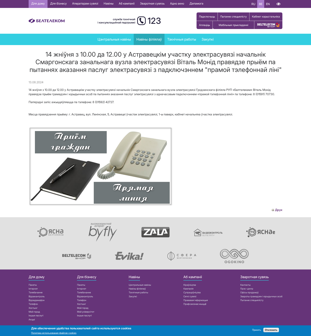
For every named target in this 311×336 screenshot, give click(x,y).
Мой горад (34, 311)
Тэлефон (33, 304)
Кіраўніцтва (189, 285)
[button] (101, 204)
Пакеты (33, 285)
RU (253, 4)
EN (268, 4)
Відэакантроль (37, 296)
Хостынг (33, 308)
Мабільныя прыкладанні (233, 24)
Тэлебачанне (35, 292)
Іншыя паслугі (36, 315)
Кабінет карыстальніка (266, 16)
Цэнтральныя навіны (114, 39)
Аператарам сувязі (85, 3)
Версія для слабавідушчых (278, 4)
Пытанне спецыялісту (233, 16)
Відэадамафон (36, 300)
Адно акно (177, 3)
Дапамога (196, 3)
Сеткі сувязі (189, 296)
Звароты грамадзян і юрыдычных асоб (261, 296)
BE (260, 4)
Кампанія (188, 288)
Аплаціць (204, 24)
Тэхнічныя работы (181, 39)
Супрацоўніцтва (192, 292)
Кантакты (245, 285)
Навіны (108, 3)
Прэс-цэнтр (246, 288)
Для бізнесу (58, 3)
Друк (278, 210)
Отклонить (271, 330)
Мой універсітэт (85, 311)
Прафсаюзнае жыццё (194, 304)
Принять (256, 330)
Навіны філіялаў (137, 288)
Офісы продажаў (249, 292)
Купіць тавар (268, 24)
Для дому (38, 3)
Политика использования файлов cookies (53, 333)
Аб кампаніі (127, 3)
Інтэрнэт (33, 288)
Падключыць (207, 16)
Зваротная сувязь (152, 3)
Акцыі (32, 319)
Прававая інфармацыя (195, 300)
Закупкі (208, 39)
